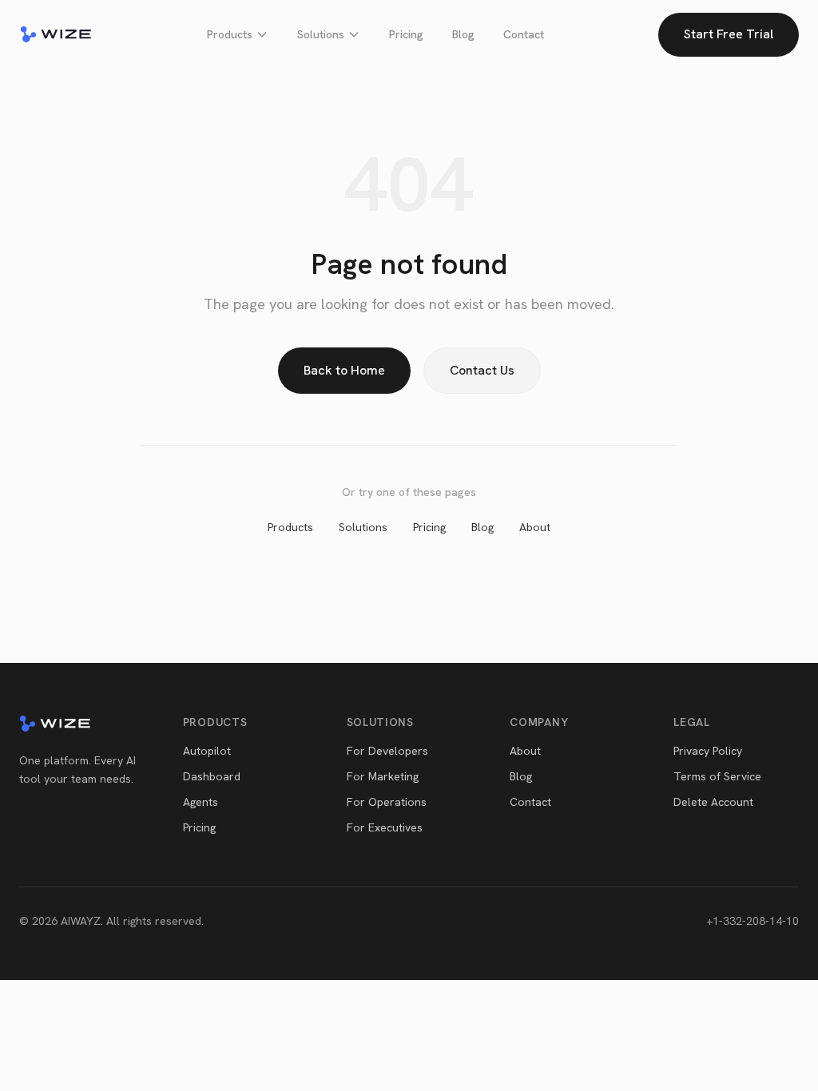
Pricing (406, 34)
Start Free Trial (728, 34)
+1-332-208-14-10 (752, 921)
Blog (463, 34)
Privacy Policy (707, 751)
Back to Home (344, 370)
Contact (523, 34)
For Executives (385, 827)
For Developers (387, 751)
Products (229, 34)
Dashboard (211, 776)
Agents (200, 802)
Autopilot (207, 751)
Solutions (320, 34)
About (534, 527)
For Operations (387, 802)
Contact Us (482, 370)
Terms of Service (717, 776)
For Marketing (383, 776)
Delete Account (713, 802)
